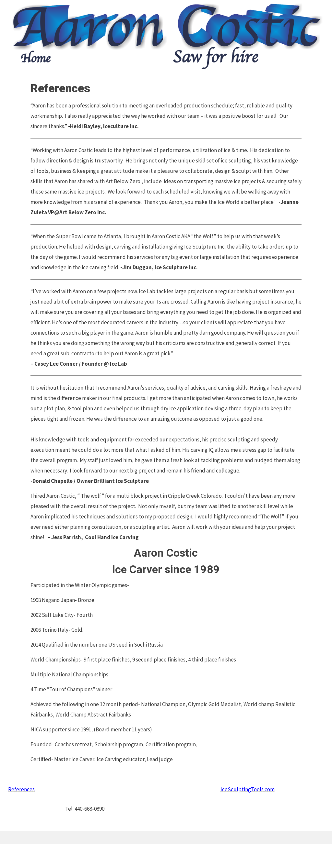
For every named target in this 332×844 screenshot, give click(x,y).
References (21, 789)
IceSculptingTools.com (247, 789)
